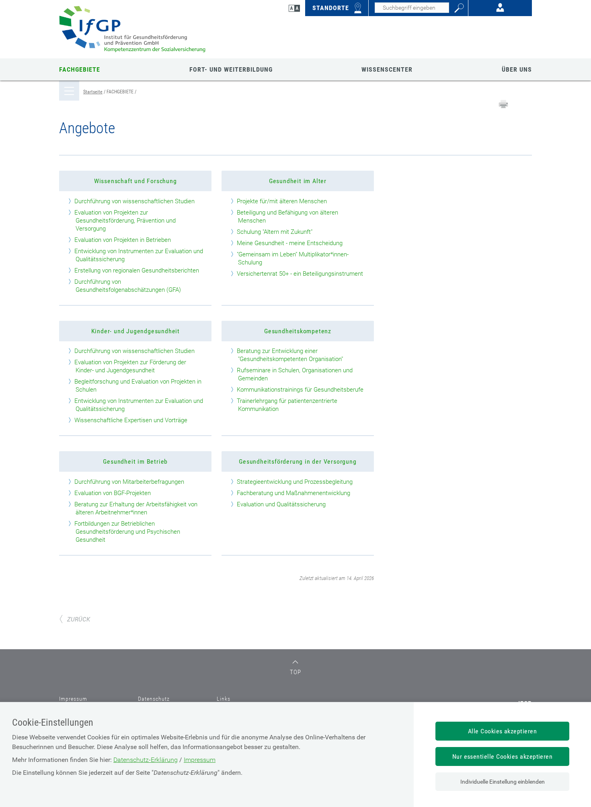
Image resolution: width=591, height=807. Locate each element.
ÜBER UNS (517, 69)
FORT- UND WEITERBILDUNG (231, 69)
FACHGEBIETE (79, 69)
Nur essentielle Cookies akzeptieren (502, 756)
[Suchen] (459, 8)
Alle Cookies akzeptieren (502, 731)
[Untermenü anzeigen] (69, 95)
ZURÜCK (78, 619)
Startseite (93, 92)
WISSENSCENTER (386, 69)
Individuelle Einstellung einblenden (502, 781)
